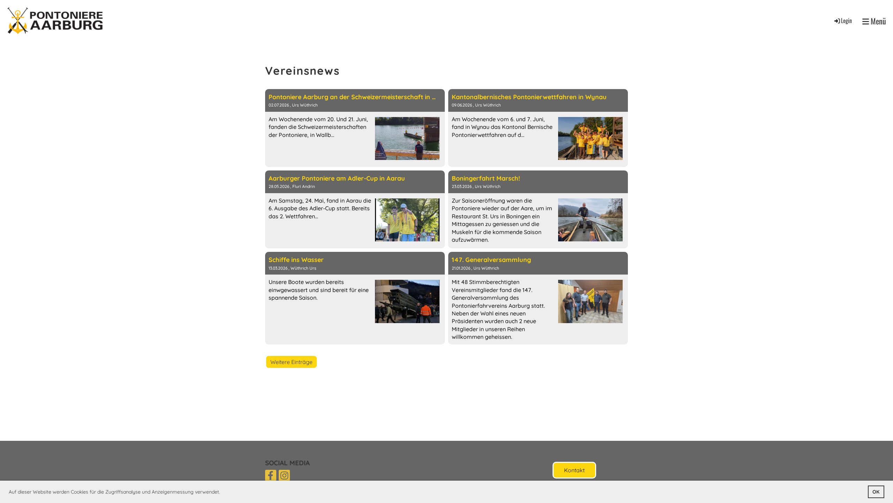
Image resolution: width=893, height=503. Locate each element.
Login (846, 20)
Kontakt (574, 470)
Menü (877, 21)
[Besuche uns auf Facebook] (270, 477)
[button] (223, 492)
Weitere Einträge (291, 361)
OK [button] (875, 492)
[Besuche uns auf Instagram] (284, 477)
